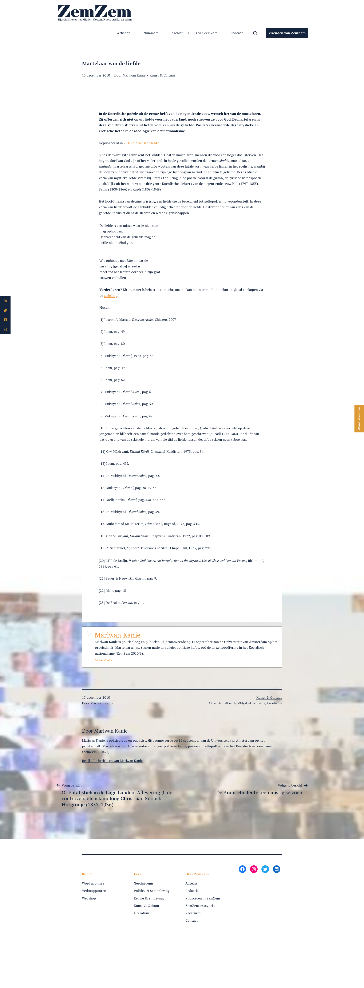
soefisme (275, 703)
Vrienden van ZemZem (287, 33)
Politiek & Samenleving (152, 890)
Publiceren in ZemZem (202, 898)
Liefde (231, 703)
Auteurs (191, 883)
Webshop (123, 33)
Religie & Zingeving (149, 898)
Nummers (150, 33)
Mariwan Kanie (134, 75)
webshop (110, 295)
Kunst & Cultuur (162, 75)
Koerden (217, 703)
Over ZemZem (207, 33)
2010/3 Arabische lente (141, 143)
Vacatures (193, 913)
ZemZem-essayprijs (200, 905)
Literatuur (142, 913)
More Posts (103, 660)
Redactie (191, 890)
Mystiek (246, 703)
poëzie (260, 703)
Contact (237, 33)
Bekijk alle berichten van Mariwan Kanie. (112, 760)
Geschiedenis (143, 883)
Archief (177, 33)
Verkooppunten (94, 890)
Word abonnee (93, 883)
